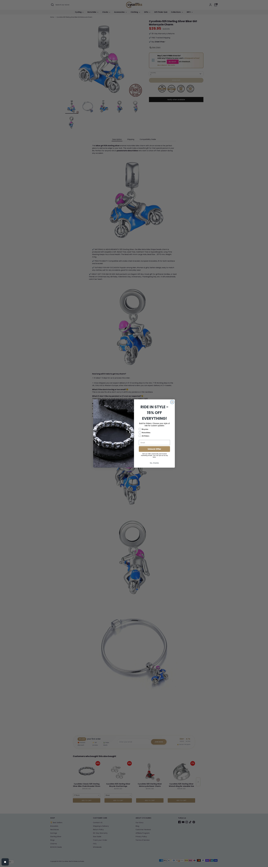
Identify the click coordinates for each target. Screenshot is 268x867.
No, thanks (154, 463)
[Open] (5, 861)
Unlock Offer (154, 449)
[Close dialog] (172, 402)
